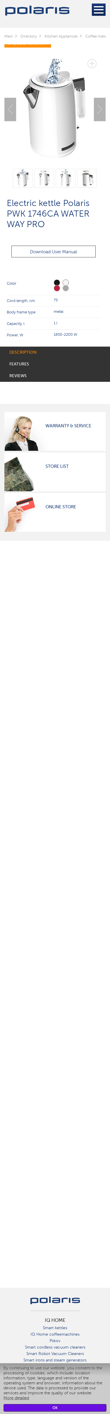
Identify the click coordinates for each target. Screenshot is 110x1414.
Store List (57, 466)
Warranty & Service (68, 425)
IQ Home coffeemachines (55, 1334)
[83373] (57, 282)
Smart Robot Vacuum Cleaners (55, 1353)
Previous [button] (10, 109)
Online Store (60, 506)
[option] (55, 105)
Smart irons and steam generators (55, 1360)
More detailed (16, 1398)
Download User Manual (53, 251)
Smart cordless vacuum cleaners (55, 1347)
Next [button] (100, 109)
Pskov (55, 1340)
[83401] (57, 288)
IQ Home (55, 1320)
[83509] (65, 288)
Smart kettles (55, 1327)
